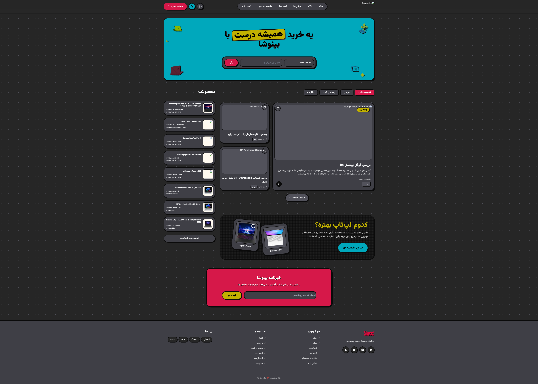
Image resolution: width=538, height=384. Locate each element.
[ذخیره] (278, 108)
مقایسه (259, 363)
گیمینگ (194, 339)
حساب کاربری (177, 6)
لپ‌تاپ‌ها (297, 6)
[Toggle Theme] (200, 6)
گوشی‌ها (283, 6)
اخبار (260, 338)
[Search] (191, 6)
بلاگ (310, 6)
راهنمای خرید (257, 348)
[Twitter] (371, 349)
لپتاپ (183, 339)
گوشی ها (259, 353)
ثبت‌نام (232, 295)
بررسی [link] (366, 184)
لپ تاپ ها (258, 358)
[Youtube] (354, 349)
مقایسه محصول (265, 6)
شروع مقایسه (355, 248)
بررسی (260, 343)
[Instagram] (362, 349)
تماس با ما (246, 6)
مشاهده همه (299, 197)
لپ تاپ (207, 339)
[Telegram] (345, 349)
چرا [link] (255, 139)
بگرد (231, 63)
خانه (321, 6)
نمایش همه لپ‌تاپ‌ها (189, 238)
